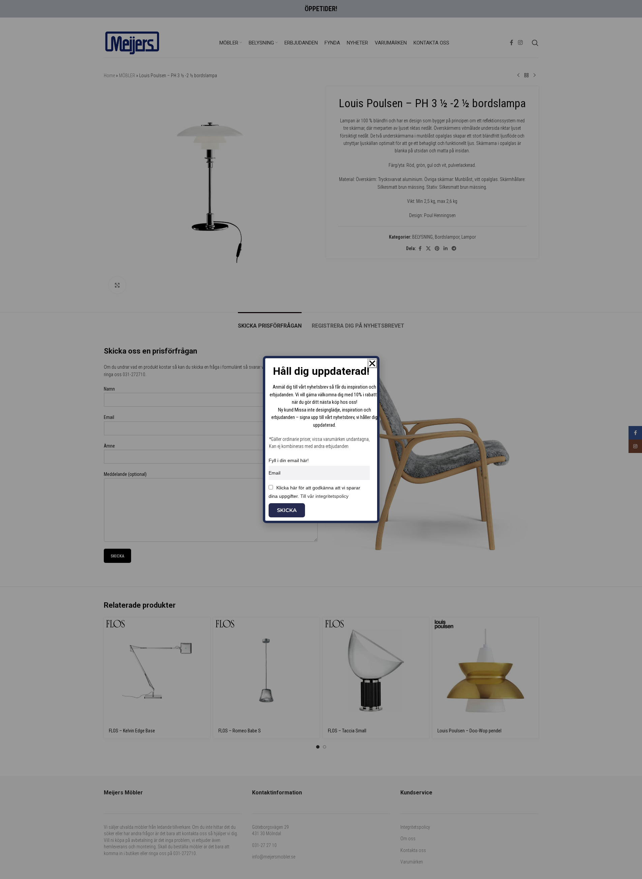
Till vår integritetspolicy (324, 496)
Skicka (287, 510)
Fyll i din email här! (289, 460)
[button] (372, 363)
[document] (321, 439)
